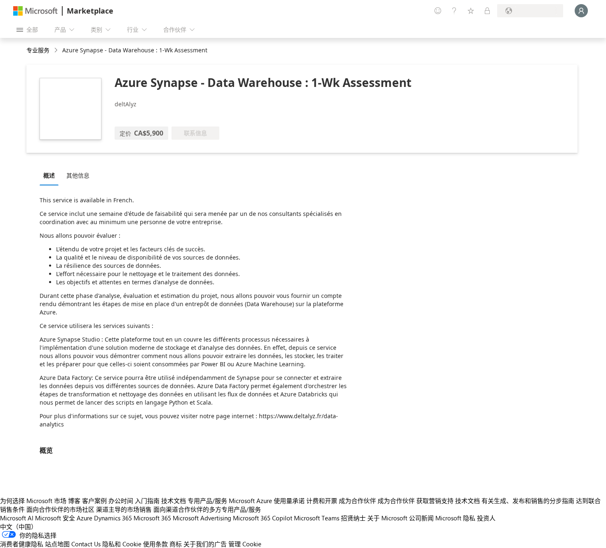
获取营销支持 (434, 500)
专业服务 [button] (37, 50)
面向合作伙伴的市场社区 (60, 509)
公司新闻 (421, 518)
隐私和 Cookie (121, 544)
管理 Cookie (244, 544)
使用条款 (155, 544)
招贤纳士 (353, 518)
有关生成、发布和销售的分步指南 (528, 500)
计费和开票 (321, 500)
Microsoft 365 (152, 518)
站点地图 (57, 544)
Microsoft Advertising (202, 518)
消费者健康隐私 (21, 544)
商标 (175, 544)
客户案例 (94, 500)
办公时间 (120, 500)
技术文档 (173, 500)
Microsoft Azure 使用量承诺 (267, 500)
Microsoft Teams (316, 518)
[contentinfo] (57, 50)
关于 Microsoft (387, 518)
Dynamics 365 (113, 518)
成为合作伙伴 (357, 500)
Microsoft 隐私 (455, 518)
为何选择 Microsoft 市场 (33, 500)
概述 (49, 175)
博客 (74, 500)
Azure (84, 518)
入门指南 (147, 500)
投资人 (486, 518)
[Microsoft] (35, 11)
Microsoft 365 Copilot (262, 518)
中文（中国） (18, 526)
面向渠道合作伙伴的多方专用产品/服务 (207, 509)
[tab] (51, 175)
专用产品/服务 (207, 500)
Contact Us (86, 544)
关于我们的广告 (205, 544)
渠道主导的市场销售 (124, 509)
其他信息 (77, 175)
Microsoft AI (16, 518)
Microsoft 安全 (55, 518)
